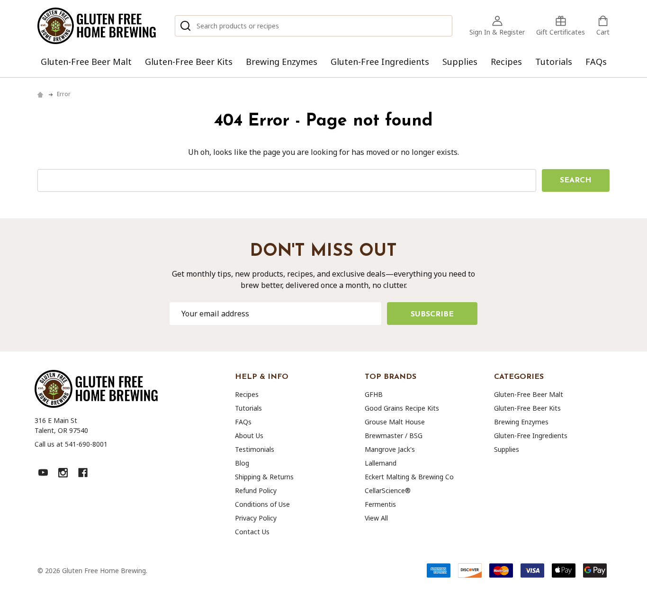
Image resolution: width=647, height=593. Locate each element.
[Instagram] (63, 472)
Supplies (459, 61)
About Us (249, 435)
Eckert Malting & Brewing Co (409, 476)
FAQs (596, 61)
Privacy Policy (256, 517)
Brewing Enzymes (281, 61)
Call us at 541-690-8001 (71, 444)
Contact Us (252, 531)
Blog (242, 462)
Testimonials (254, 449)
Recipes (506, 61)
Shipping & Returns (264, 476)
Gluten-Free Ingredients (380, 61)
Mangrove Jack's (390, 449)
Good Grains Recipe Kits (402, 408)
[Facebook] (82, 472)
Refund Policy (256, 490)
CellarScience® (388, 490)
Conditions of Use (262, 504)
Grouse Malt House (395, 421)
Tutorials (553, 61)
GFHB (374, 394)
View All (376, 517)
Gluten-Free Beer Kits (189, 61)
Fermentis (380, 504)
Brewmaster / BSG (393, 435)
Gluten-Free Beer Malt (86, 61)
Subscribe (432, 314)
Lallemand (380, 462)
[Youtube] (43, 472)
